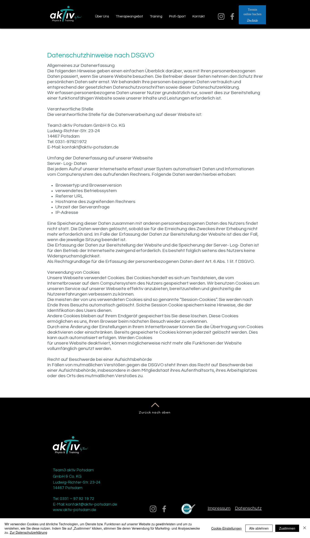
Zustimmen (287, 528)
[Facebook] (232, 16)
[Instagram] (221, 16)
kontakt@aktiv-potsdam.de (90, 147)
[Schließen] (304, 528)
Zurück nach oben (154, 412)
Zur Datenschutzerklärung (28, 532)
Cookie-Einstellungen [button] (226, 528)
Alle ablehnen (259, 528)
